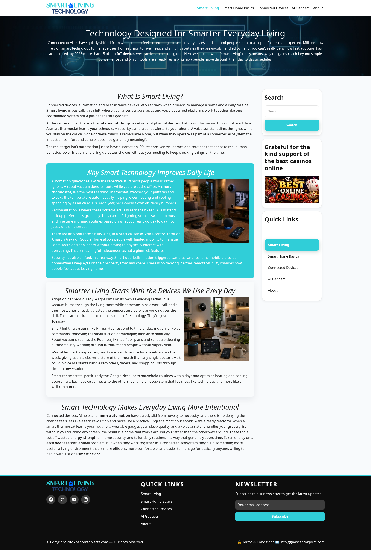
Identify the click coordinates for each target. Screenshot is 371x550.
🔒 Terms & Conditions (255, 542)
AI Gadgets (301, 8)
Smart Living (208, 8)
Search (291, 125)
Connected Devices (272, 8)
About (318, 8)
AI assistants (166, 210)
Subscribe (280, 516)
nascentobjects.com (92, 542)
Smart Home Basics (238, 8)
